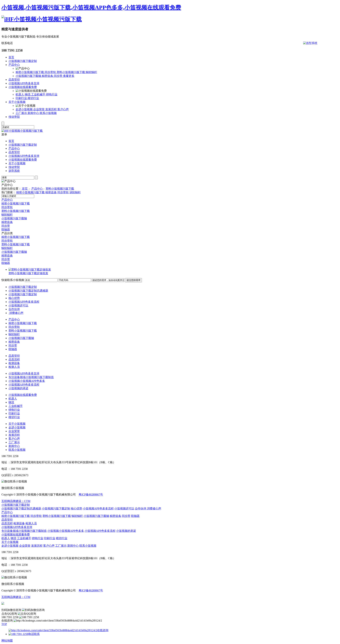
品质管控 (14, 79)
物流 (28, 94)
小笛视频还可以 (18, 305)
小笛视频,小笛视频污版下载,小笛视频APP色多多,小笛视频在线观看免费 (91, 7)
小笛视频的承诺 (18, 388)
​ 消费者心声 (15, 312)
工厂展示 (22, 113)
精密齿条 (48, 75)
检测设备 (14, 363)
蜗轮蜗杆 (91, 72)
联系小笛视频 (48, 113)
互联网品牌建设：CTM (15, 501)
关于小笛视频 (17, 101)
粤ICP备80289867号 (91, 494)
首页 (11, 57)
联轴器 (5, 229)
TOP (4, 624)
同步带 (58, 75)
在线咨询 (102, 630)
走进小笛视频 (24, 109)
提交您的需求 (133, 280)
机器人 (20, 94)
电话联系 (34, 634)
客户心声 (63, 109)
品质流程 (14, 359)
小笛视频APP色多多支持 (23, 83)
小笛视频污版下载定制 (22, 60)
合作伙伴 (14, 309)
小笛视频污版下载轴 (29, 75)
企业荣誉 (39, 109)
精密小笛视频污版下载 (30, 72)
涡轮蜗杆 (75, 192)
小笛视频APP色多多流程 (23, 301)
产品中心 (14, 64)
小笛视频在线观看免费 (22, 87)
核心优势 (14, 298)
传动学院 (14, 116)
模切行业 (33, 98)
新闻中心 (34, 113)
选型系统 (14, 170)
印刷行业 (22, 98)
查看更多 (68, 75)
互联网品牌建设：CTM (15, 597)
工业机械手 (38, 94)
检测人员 (14, 366)
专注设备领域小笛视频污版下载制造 (31, 377)
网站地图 (7, 640)
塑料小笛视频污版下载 (71, 72)
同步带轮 (51, 72)
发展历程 (51, 109)
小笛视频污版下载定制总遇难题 (28, 290)
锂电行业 (51, 94)
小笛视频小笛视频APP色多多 (26, 380)
